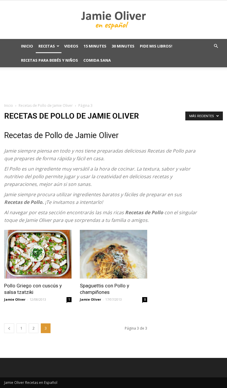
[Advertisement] (113, 84)
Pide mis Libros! (156, 46)
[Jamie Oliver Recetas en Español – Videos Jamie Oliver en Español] (113, 20)
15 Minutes (95, 46)
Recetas (46, 46)
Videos (71, 46)
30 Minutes (123, 46)
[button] (216, 46)
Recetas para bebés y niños (49, 60)
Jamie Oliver (14, 299)
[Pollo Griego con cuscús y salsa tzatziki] (38, 254)
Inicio (27, 46)
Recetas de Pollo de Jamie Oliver (46, 105)
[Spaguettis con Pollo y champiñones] (113, 254)
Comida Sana (97, 60)
